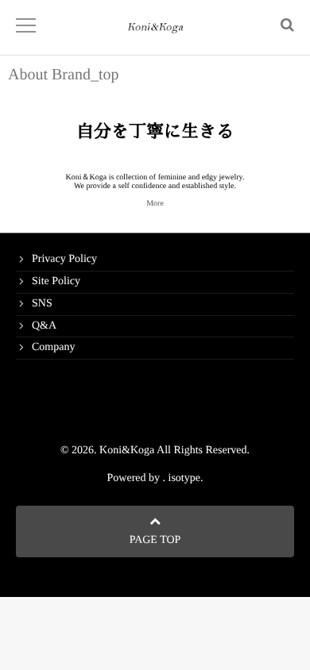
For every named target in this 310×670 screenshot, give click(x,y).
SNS (42, 304)
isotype (184, 478)
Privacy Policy (64, 259)
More (155, 203)
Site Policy (56, 281)
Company (53, 347)
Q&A (44, 326)
